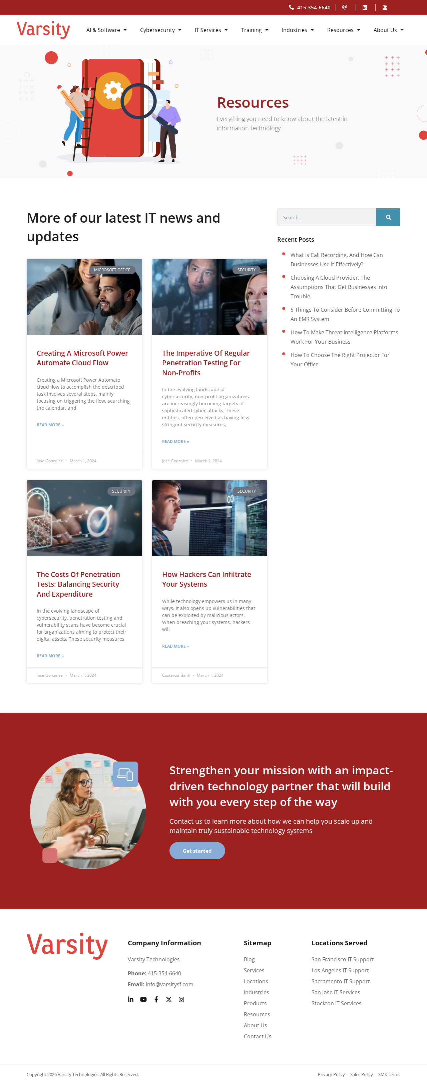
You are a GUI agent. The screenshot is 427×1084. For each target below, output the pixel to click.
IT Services (208, 30)
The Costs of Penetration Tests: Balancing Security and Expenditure (78, 584)
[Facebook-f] (156, 999)
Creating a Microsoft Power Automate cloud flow (82, 357)
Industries (294, 30)
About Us (385, 30)
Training (251, 30)
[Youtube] (143, 999)
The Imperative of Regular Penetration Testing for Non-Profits (206, 362)
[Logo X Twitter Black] (169, 999)
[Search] (388, 217)
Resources (340, 30)
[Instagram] (181, 999)
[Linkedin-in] (131, 999)
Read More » (50, 425)
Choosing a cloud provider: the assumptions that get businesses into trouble (339, 287)
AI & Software (103, 30)
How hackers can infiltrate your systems (206, 579)
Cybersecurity (157, 30)
